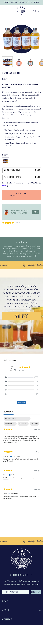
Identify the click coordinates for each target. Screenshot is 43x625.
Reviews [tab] (8, 411)
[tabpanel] (21, 459)
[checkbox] (34, 424)
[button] (34, 11)
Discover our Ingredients (21, 316)
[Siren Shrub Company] (21, 10)
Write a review (21, 402)
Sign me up (35, 592)
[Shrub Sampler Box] (7, 61)
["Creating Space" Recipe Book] (6, 212)
